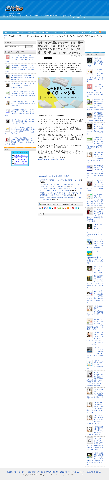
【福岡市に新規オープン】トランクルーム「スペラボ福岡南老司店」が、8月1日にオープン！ (23, 103)
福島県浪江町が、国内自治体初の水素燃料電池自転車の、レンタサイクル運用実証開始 (22, 77)
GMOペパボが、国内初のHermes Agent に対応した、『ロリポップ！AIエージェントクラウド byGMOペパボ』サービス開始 (95, 443)
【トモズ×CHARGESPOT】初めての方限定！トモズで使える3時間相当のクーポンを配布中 (95, 257)
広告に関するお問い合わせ (36, 472)
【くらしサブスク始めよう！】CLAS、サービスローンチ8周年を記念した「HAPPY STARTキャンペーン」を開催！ (95, 90)
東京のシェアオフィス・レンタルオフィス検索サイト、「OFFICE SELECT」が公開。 (22, 85)
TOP (5, 36)
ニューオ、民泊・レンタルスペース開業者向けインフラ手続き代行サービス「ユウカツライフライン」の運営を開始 (95, 296)
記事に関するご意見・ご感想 (55, 472)
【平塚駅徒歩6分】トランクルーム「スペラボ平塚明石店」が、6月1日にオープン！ (95, 419)
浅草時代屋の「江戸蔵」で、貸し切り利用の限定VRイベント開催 (60, 180)
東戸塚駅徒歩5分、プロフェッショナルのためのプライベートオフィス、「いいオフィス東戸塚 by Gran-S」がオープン (95, 281)
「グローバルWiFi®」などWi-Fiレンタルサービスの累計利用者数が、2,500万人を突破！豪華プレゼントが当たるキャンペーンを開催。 (95, 199)
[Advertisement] (44, 24)
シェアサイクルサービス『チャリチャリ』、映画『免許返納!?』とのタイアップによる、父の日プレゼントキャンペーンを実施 (95, 338)
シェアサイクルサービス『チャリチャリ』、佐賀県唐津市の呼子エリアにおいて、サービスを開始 (22, 122)
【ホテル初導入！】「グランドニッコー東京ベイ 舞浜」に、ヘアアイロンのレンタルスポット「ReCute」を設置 (95, 75)
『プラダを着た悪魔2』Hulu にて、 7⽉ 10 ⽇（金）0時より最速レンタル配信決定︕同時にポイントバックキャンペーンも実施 (95, 215)
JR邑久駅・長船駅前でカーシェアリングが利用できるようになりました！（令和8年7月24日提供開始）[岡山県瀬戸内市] (95, 143)
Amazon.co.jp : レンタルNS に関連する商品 (53, 176)
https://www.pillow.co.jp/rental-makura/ (51, 159)
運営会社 (98, 472)
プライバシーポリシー (20, 472)
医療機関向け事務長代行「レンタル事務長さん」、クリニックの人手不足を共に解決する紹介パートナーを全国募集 (95, 171)
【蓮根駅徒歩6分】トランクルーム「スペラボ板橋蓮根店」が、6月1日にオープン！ (95, 430)
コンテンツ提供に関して (87, 472)
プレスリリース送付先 (72, 472)
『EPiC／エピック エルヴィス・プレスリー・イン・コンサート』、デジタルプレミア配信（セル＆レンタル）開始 (95, 230)
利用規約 (10, 472)
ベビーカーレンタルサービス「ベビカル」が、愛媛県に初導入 (95, 364)
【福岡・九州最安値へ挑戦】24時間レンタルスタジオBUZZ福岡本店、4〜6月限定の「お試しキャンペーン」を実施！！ (95, 458)
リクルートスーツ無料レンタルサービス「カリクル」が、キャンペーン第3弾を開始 (95, 243)
